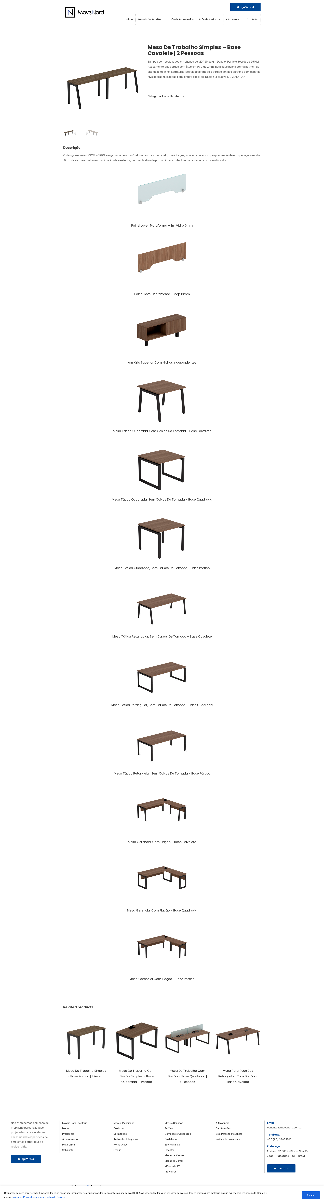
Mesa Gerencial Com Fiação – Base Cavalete (162, 842)
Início (129, 19)
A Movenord (233, 19)
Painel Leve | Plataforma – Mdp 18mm (162, 294)
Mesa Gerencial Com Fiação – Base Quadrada (162, 910)
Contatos (282, 1168)
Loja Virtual (246, 7)
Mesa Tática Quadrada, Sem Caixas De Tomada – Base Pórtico (162, 568)
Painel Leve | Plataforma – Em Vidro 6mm (162, 225)
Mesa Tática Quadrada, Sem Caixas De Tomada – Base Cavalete (162, 431)
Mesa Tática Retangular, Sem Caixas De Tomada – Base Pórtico (162, 773)
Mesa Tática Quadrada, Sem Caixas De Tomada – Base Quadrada (162, 499)
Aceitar (311, 1195)
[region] (162, 1194)
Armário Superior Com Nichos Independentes (162, 362)
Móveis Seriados (210, 19)
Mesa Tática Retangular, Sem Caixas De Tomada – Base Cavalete (162, 636)
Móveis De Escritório (151, 19)
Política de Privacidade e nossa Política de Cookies (38, 1197)
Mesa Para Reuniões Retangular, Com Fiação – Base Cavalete (238, 1076)
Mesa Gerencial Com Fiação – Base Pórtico (162, 979)
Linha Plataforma (173, 96)
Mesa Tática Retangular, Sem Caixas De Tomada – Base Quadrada (162, 705)
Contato (252, 19)
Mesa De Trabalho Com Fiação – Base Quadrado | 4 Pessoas (187, 1076)
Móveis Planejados (181, 19)
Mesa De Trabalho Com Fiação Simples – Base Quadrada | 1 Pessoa (137, 1076)
